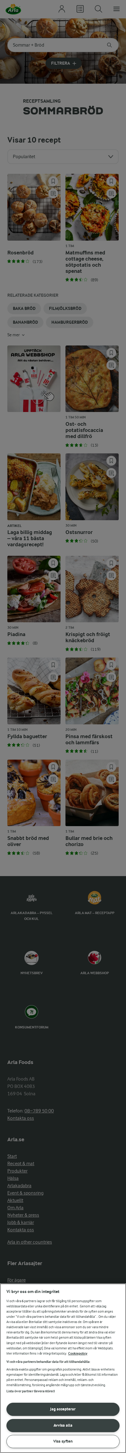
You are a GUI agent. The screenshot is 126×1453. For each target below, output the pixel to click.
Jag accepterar (63, 1409)
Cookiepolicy (77, 1354)
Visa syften (63, 1441)
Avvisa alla (63, 1425)
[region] (63, 1368)
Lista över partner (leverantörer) (30, 1391)
